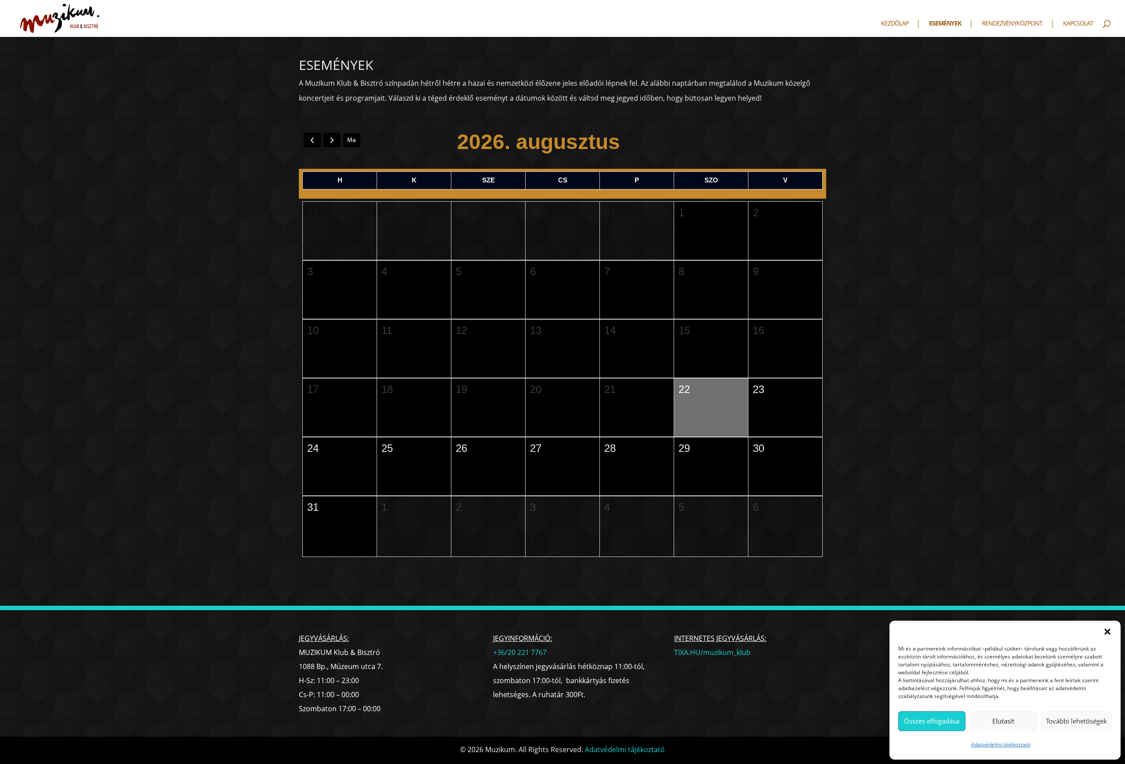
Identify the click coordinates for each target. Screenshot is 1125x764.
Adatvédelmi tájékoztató (1001, 744)
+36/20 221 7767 (520, 652)
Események (945, 23)
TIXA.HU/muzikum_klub (712, 652)
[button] (1107, 631)
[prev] (312, 140)
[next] (332, 140)
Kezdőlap (894, 23)
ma (351, 139)
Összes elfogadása (931, 721)
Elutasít (1003, 721)
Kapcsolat (1078, 23)
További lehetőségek (1076, 721)
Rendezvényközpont (1012, 23)
